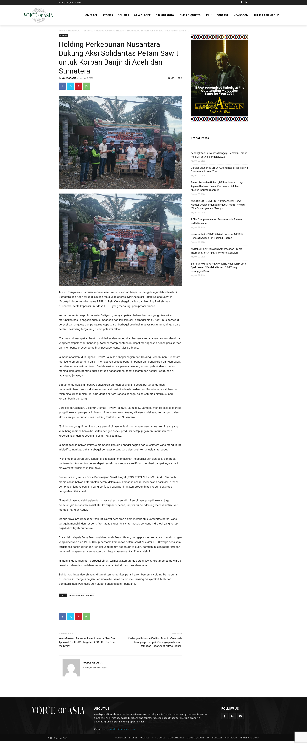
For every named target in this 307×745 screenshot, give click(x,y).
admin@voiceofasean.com (121, 729)
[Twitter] (70, 86)
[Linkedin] (246, 3)
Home (62, 30)
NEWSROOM (74, 30)
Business (88, 30)
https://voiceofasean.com (95, 667)
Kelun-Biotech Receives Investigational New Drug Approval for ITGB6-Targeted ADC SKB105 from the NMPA (87, 642)
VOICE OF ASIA (69, 78)
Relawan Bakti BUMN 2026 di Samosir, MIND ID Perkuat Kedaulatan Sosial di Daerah (217, 236)
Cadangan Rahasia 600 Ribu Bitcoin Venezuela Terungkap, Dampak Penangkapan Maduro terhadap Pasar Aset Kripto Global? (155, 642)
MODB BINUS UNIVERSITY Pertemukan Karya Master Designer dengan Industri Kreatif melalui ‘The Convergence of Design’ (218, 205)
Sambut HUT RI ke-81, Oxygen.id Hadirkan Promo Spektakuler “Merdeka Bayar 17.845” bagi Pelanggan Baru (218, 267)
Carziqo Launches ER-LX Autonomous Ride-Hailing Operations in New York (219, 169)
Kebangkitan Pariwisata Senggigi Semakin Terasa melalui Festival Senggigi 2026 (219, 155)
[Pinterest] (78, 86)
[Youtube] (240, 716)
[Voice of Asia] (38, 15)
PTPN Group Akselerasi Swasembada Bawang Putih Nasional (217, 221)
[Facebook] (241, 3)
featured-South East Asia (81, 595)
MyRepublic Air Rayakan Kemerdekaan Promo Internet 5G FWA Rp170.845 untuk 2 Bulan (216, 251)
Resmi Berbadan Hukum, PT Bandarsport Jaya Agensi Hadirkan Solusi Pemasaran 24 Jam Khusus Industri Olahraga (217, 186)
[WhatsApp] (86, 86)
